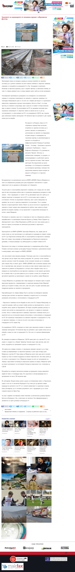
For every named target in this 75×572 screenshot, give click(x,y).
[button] (38, 12)
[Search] (72, 5)
